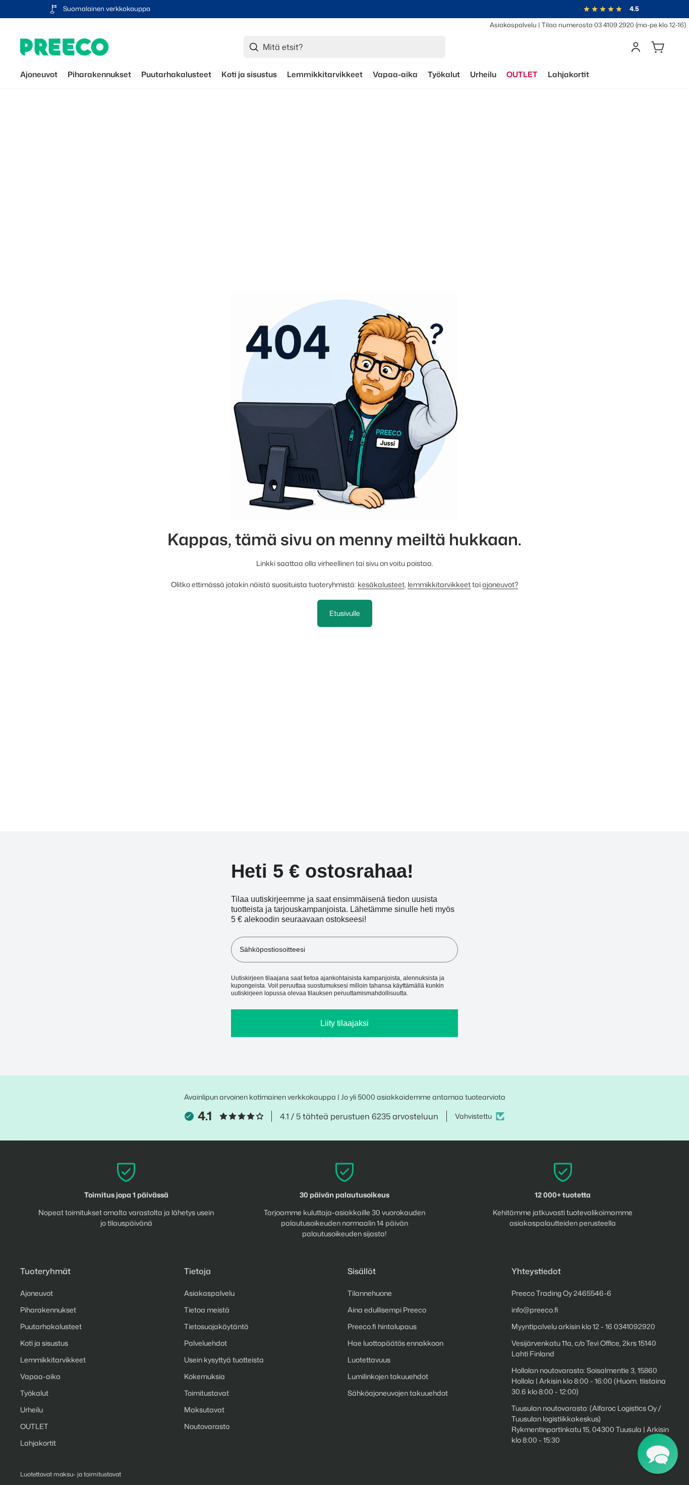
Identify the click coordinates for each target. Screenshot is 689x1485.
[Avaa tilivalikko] (635, 47)
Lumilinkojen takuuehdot (388, 1376)
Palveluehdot (205, 1343)
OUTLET (34, 1426)
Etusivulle (344, 613)
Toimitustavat (206, 1393)
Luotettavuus (369, 1359)
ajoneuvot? (500, 584)
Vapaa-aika (40, 1376)
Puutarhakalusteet (51, 1326)
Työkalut (34, 1393)
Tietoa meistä (206, 1310)
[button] (658, 1454)
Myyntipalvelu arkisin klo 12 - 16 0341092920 (583, 1326)
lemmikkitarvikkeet (439, 584)
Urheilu (31, 1409)
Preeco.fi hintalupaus (382, 1326)
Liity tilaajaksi (344, 1023)
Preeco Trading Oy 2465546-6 (561, 1293)
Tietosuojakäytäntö (216, 1326)
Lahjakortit (38, 1443)
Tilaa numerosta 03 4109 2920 (588, 24)
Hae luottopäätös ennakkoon (395, 1343)
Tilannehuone (370, 1293)
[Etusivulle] (64, 47)
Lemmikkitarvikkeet (53, 1359)
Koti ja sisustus (44, 1343)
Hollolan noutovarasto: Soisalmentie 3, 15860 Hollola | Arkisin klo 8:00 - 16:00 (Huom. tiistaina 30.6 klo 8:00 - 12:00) (588, 1380)
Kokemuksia (204, 1376)
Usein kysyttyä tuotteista (224, 1359)
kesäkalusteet (381, 584)
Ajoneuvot (36, 1293)
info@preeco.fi (534, 1310)
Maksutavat (204, 1409)
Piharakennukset (48, 1310)
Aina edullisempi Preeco (387, 1310)
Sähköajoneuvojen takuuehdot (398, 1393)
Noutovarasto (206, 1426)
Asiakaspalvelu (513, 24)
